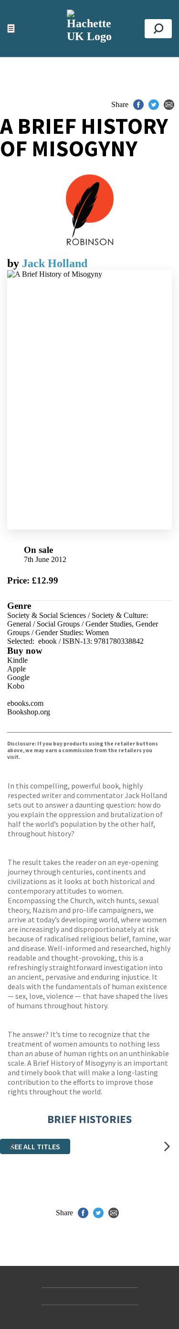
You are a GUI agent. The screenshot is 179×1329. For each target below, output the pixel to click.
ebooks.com (25, 703)
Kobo (15, 686)
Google (18, 677)
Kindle (17, 660)
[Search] (158, 28)
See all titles (35, 1146)
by (14, 263)
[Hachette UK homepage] (89, 28)
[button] (12, 1146)
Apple (16, 669)
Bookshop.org (28, 712)
